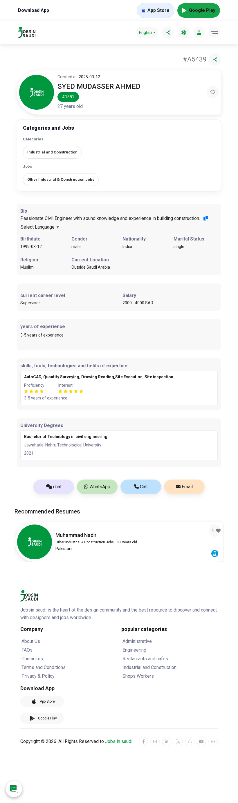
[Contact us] (14, 789)
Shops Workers (138, 676)
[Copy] (205, 218)
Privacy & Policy (38, 676)
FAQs (27, 650)
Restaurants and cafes (145, 658)
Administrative (137, 641)
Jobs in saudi (118, 741)
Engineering (134, 650)
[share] (168, 32)
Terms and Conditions (43, 667)
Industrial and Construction (149, 667)
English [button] (145, 32)
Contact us (32, 658)
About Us (30, 641)
